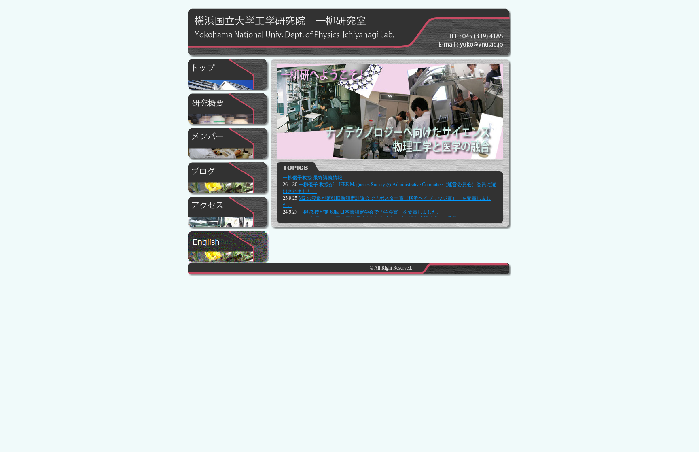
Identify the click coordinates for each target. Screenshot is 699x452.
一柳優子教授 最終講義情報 (312, 177)
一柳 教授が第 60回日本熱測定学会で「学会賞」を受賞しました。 (370, 212)
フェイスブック (228, 178)
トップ (228, 75)
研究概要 (228, 109)
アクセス (228, 213)
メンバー (228, 144)
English (228, 247)
